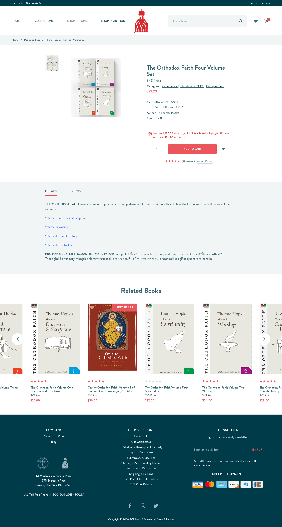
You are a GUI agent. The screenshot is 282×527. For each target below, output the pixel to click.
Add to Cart (55, 334)
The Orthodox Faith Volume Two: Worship (223, 389)
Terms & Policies (165, 519)
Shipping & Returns (141, 474)
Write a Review (205, 161)
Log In (253, 3)
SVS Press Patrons (141, 484)
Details (51, 191)
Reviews (74, 191)
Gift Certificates (141, 442)
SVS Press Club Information (141, 479)
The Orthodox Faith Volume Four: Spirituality (167, 389)
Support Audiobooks (141, 452)
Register (265, 3)
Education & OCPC (192, 86)
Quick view (112, 344)
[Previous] (18, 339)
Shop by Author (113, 21)
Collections (44, 21)
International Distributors (141, 468)
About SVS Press (53, 436)
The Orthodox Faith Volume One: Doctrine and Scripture (52, 389)
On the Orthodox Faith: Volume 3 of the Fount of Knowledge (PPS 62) (111, 389)
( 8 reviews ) (188, 161)
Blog (54, 442)
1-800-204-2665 (31, 3)
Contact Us (141, 436)
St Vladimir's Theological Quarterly (141, 447)
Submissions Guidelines (141, 458)
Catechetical (170, 86)
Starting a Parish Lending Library (141, 463)
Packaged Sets (215, 86)
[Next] (264, 339)
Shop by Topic (77, 21)
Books (16, 21)
